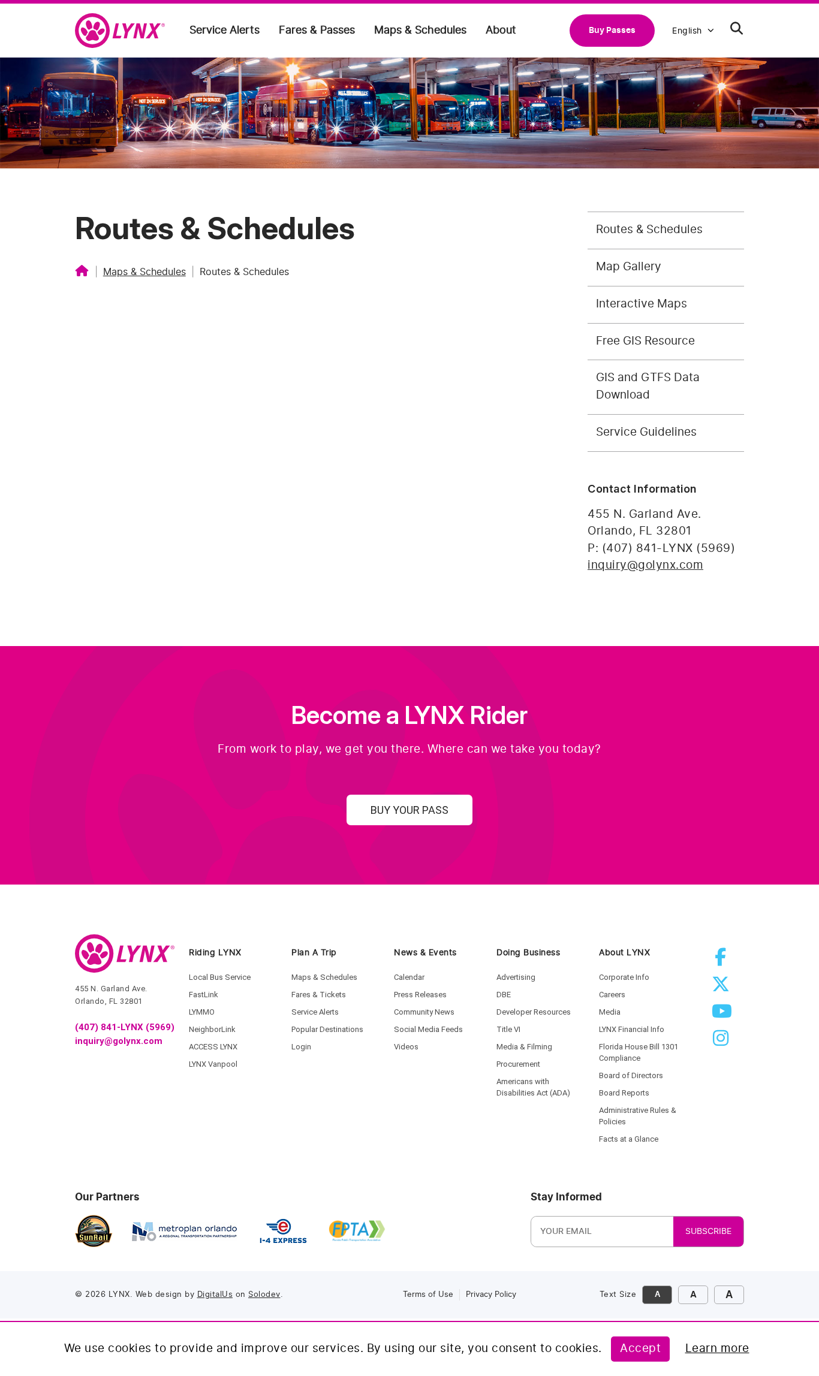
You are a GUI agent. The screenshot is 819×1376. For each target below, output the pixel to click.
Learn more (717, 1348)
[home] (124, 31)
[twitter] (723, 987)
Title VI (508, 1029)
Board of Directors (631, 1075)
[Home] (82, 272)
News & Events (425, 952)
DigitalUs (215, 1295)
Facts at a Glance (628, 1138)
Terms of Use (428, 1295)
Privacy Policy (491, 1295)
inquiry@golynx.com (645, 565)
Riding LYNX (215, 952)
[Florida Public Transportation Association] (357, 1231)
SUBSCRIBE (708, 1231)
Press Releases (420, 994)
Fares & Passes (317, 30)
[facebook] (723, 960)
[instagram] (723, 1041)
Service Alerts (224, 30)
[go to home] (124, 959)
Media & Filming (524, 1046)
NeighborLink (212, 1029)
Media (610, 1011)
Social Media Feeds (428, 1029)
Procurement (518, 1064)
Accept (640, 1348)
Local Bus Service (220, 977)
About (501, 30)
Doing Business (528, 952)
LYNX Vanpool (213, 1064)
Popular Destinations (327, 1029)
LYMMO (202, 1011)
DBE (503, 994)
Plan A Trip (314, 952)
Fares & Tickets (318, 994)
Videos (406, 1046)
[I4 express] (283, 1231)
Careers (612, 994)
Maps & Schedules (420, 30)
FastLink (203, 994)
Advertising (515, 977)
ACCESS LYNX (213, 1046)
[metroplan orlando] (184, 1231)
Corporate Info (624, 977)
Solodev (264, 1295)
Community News (424, 1011)
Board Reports (624, 1092)
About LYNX (624, 952)
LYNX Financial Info (631, 1029)
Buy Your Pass (409, 810)
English (687, 30)
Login (301, 1046)
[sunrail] (94, 1231)
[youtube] (723, 1014)
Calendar (409, 977)
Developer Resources (533, 1011)
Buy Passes (612, 30)
